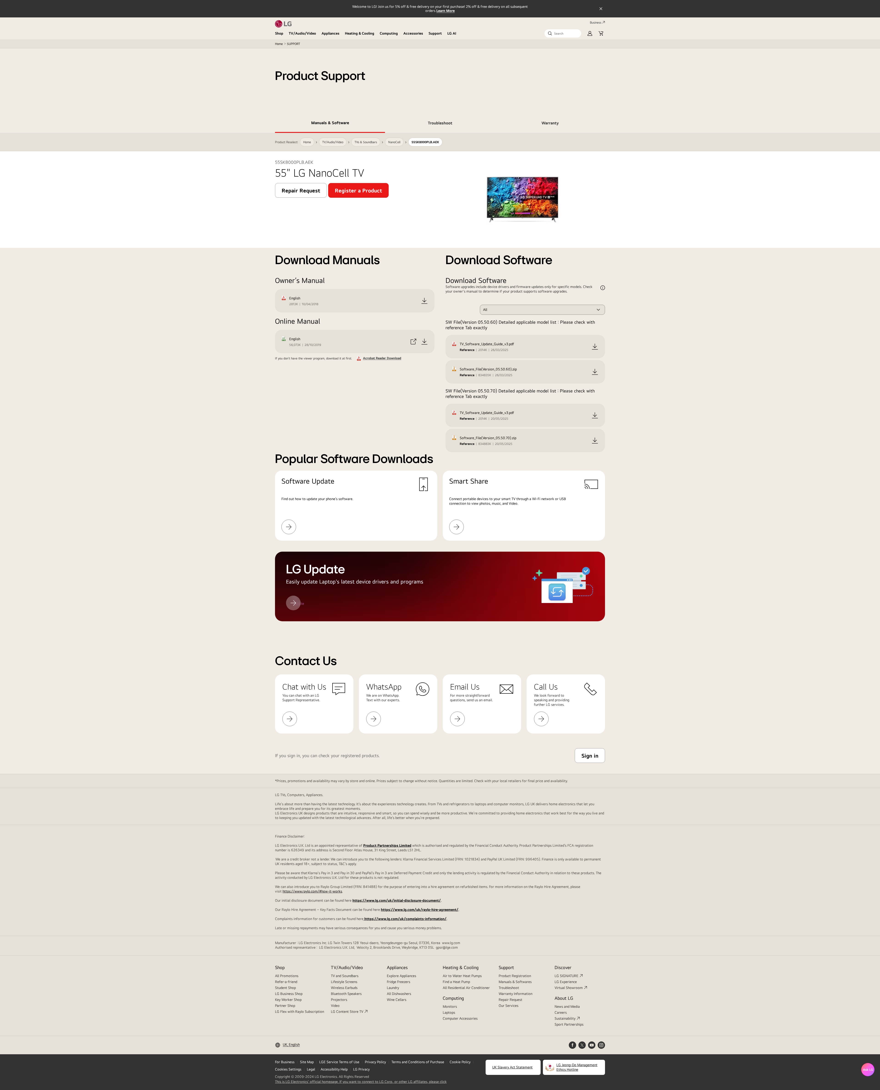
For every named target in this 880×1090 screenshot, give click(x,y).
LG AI (451, 33)
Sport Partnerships (569, 1024)
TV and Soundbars (344, 976)
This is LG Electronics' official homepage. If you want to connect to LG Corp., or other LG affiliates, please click (361, 1081)
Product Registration (515, 976)
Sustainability (565, 1018)
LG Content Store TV (347, 1011)
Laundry (393, 988)
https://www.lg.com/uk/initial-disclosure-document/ (396, 900)
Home (279, 44)
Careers (561, 1012)
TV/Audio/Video (302, 33)
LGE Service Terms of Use (339, 1062)
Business (595, 22)
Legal (311, 1069)
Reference (467, 350)
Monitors (450, 1006)
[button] (562, 33)
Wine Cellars (396, 999)
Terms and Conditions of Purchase (417, 1062)
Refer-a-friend (286, 982)
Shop (279, 33)
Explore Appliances (401, 976)
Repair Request (510, 999)
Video (335, 1005)
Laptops (449, 1012)
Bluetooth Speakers (346, 993)
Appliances (330, 33)
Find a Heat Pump (456, 982)
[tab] (330, 124)
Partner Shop (285, 1005)
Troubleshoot (509, 988)
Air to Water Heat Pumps (462, 976)
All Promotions (286, 976)
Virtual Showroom (569, 988)
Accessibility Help (334, 1069)
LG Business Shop (288, 993)
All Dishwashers (399, 993)
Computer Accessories (460, 1018)
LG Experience (566, 982)
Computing (389, 33)
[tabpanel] (440, 377)
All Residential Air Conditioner (466, 988)
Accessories (413, 33)
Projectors (339, 999)
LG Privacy (361, 1069)
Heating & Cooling (359, 33)
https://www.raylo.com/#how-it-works (312, 891)
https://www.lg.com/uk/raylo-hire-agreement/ (419, 909)
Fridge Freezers (398, 982)
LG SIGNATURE (566, 976)
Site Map (307, 1062)
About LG (564, 998)
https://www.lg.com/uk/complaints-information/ (404, 919)
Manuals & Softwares (515, 982)
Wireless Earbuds (344, 988)
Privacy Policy (375, 1062)
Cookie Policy (460, 1062)
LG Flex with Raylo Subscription (299, 1011)
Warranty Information (515, 993)
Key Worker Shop (288, 999)
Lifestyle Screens (344, 982)
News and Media (567, 1006)
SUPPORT (293, 44)
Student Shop (285, 988)
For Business (284, 1062)
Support (435, 33)
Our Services (508, 1005)
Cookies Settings (288, 1069)
